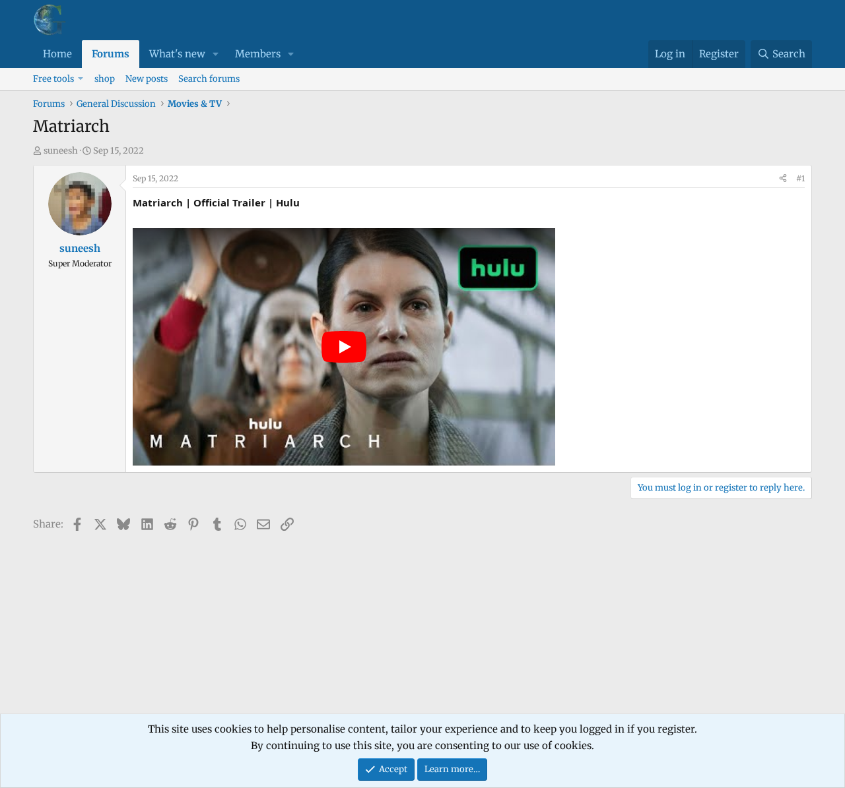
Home (57, 53)
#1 (800, 178)
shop (104, 78)
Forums (110, 53)
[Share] (783, 178)
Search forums (209, 78)
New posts (146, 78)
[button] (216, 54)
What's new (177, 53)
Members (258, 53)
